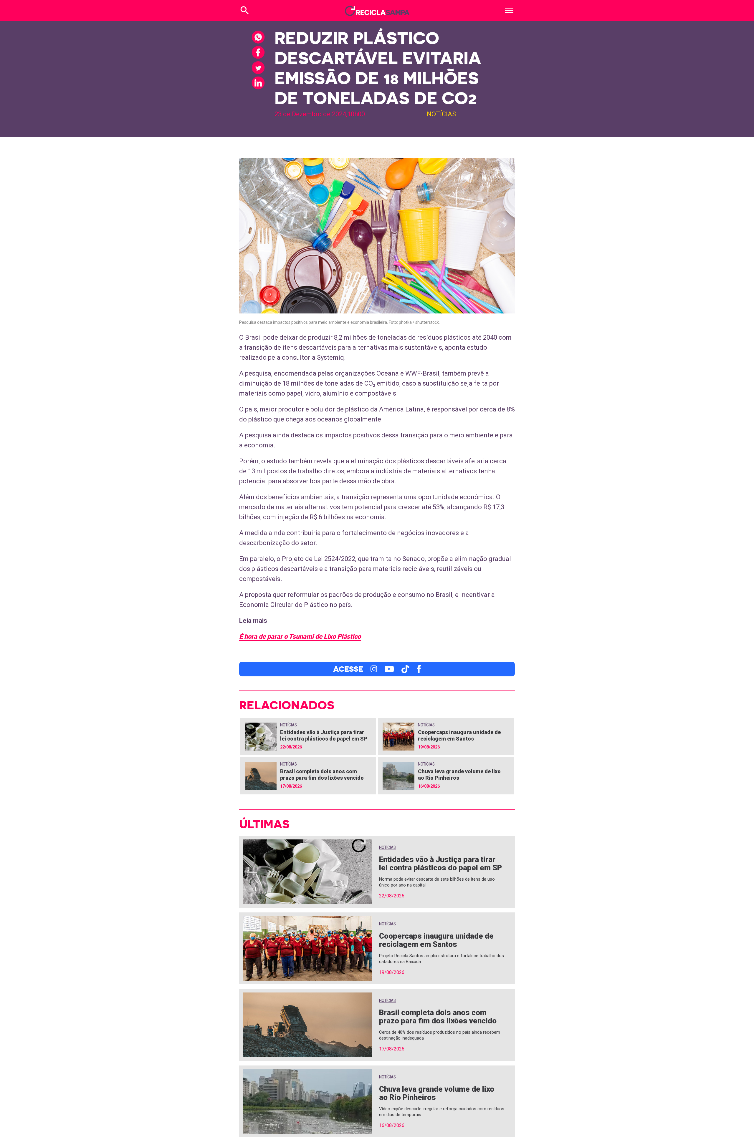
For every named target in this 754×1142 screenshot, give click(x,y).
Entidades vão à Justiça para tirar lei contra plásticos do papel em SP (323, 735)
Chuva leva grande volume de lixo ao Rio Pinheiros (436, 1093)
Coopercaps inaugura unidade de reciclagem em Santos (459, 735)
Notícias (441, 114)
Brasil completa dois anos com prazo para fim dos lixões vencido (322, 774)
